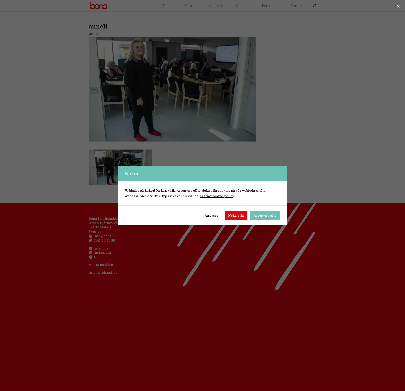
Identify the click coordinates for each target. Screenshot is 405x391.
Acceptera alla (265, 215)
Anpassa (212, 215)
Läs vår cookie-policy (217, 196)
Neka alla (236, 215)
